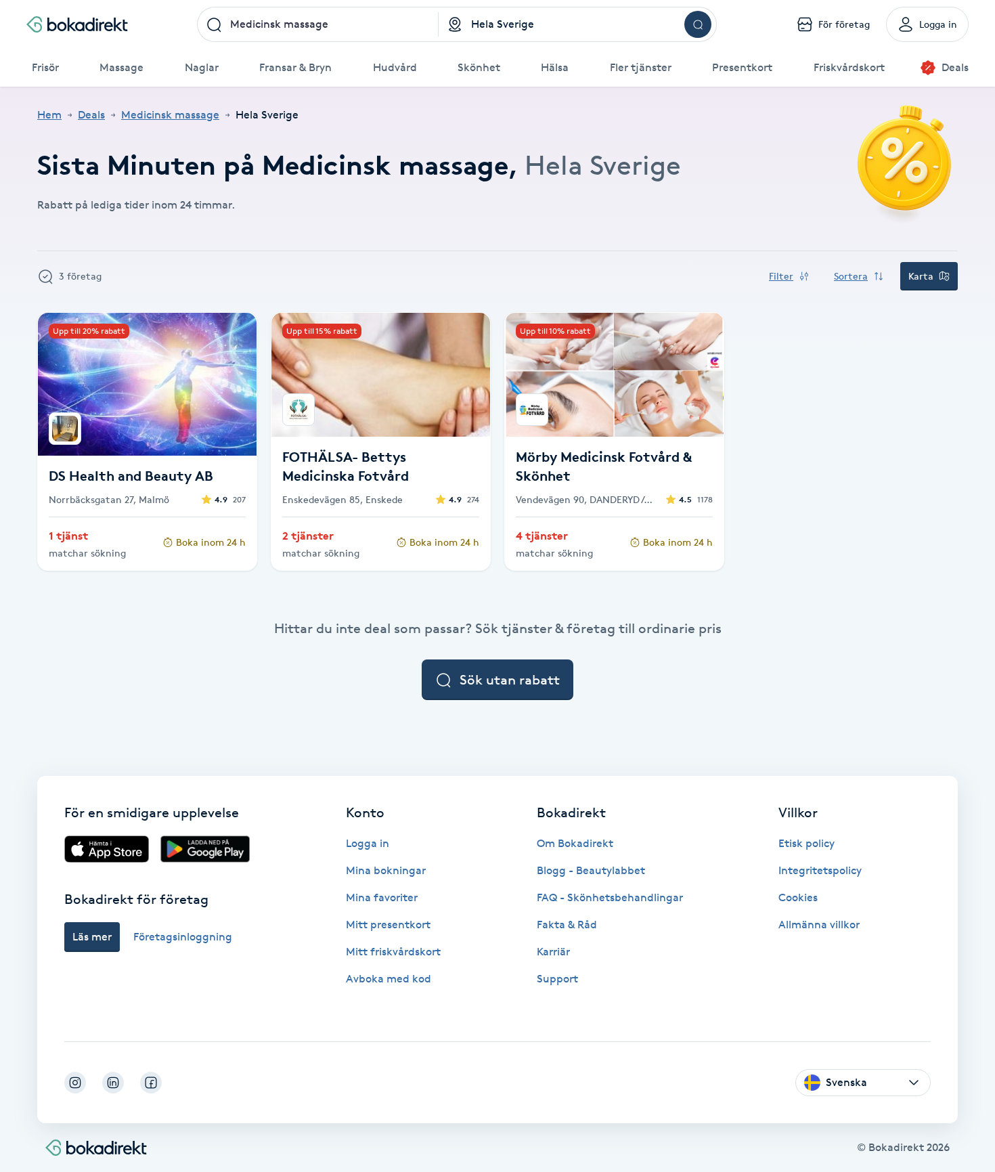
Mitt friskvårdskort (393, 951)
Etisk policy (806, 843)
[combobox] (318, 24)
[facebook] (151, 1082)
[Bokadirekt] (77, 24)
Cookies (798, 897)
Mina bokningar (386, 870)
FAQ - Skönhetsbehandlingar (610, 897)
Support (557, 978)
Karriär (553, 951)
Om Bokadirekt (575, 843)
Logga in (367, 843)
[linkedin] (113, 1082)
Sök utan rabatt (510, 680)
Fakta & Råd (567, 924)
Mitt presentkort (388, 924)
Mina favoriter (382, 897)
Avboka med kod (388, 978)
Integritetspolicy (820, 870)
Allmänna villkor (819, 924)
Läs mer (92, 936)
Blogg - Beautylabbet (591, 870)
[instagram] (75, 1082)
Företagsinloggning (182, 936)
